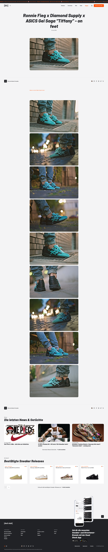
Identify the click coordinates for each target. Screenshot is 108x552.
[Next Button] (8, 487)
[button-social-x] (103, 81)
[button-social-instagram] (94, 81)
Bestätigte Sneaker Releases (24, 461)
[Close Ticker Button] (103, 1)
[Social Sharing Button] (5, 81)
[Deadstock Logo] (6, 5)
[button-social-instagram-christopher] (92, 81)
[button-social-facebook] (96, 81)
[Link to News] (10, 5)
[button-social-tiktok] (101, 81)
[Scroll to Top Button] (102, 516)
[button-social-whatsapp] (98, 81)
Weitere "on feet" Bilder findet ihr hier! (37, 90)
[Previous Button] (5, 487)
